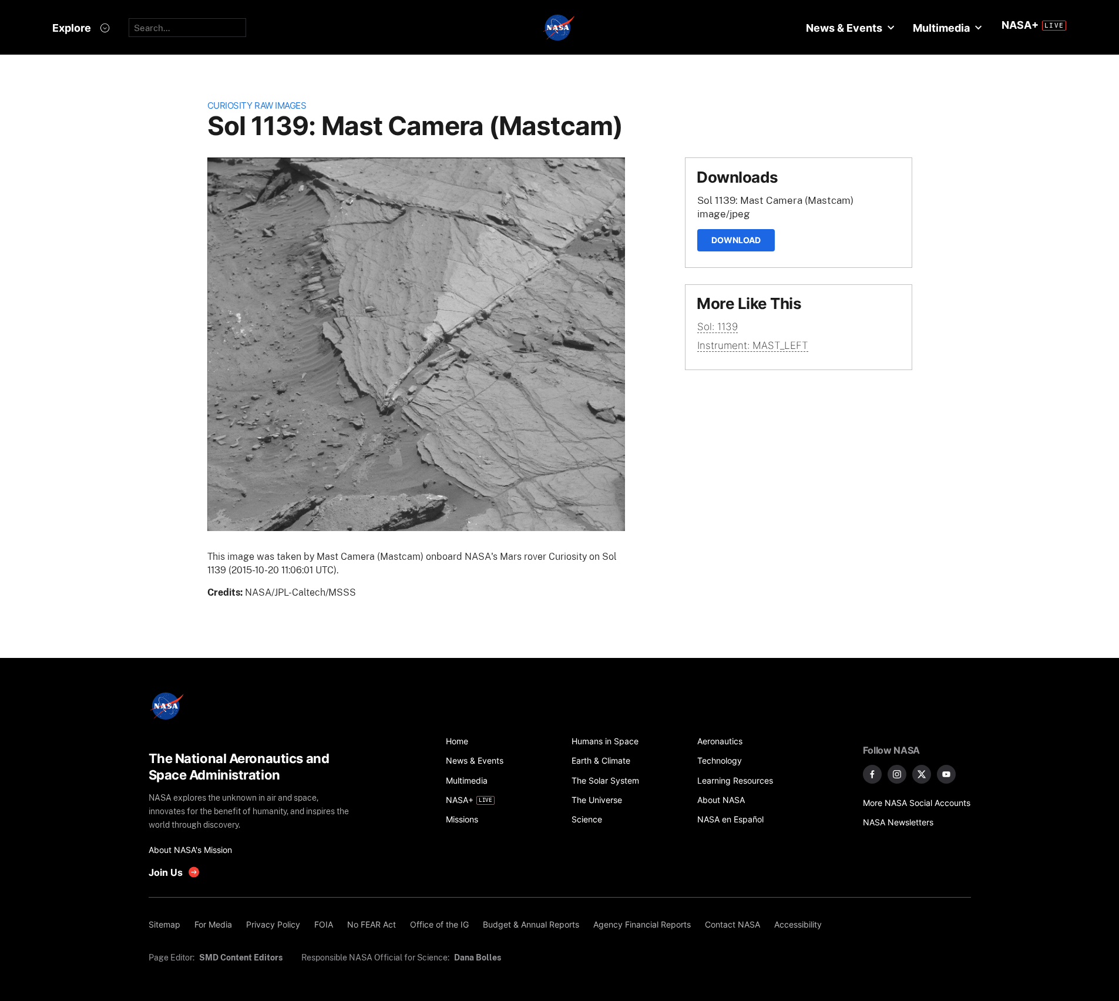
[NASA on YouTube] (946, 774)
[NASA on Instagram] (897, 774)
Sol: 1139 (717, 326)
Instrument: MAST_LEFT (752, 345)
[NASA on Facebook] (872, 774)
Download (736, 240)
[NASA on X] (921, 774)
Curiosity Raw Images (257, 105)
